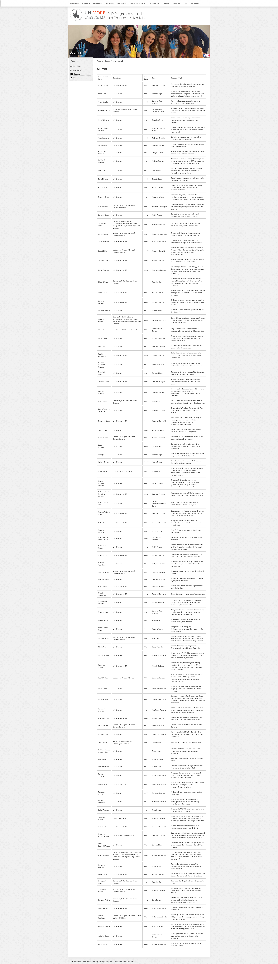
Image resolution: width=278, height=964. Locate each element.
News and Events (137, 3)
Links (166, 3)
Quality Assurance (191, 3)
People (109, 3)
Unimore (78, 961)
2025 (106, 961)
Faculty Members (76, 66)
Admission (86, 3)
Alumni (72, 78)
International (155, 3)
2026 (101, 961)
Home (107, 61)
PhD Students (75, 74)
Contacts (176, 3)
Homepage (74, 3)
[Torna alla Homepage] (125, 21)
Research (97, 3)
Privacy (95, 961)
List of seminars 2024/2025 (124, 961)
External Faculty (75, 70)
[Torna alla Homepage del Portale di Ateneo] (87, 21)
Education (121, 3)
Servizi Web (87, 961)
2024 (111, 961)
